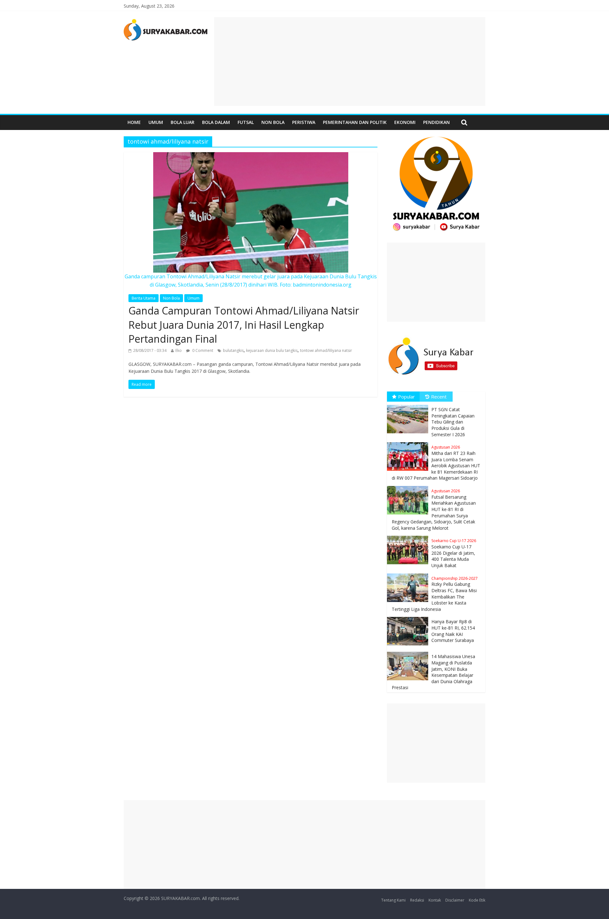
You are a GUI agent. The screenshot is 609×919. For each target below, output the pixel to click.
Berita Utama (143, 298)
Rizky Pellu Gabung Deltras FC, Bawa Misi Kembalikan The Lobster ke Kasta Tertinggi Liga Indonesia (435, 594)
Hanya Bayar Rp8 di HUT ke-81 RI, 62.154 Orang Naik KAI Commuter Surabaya (453, 630)
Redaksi (417, 900)
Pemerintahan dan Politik (355, 122)
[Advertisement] (349, 61)
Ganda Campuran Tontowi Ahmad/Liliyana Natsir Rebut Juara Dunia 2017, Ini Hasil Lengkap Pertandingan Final (243, 325)
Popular (406, 396)
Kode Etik (477, 900)
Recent (439, 396)
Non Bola (273, 122)
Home (134, 122)
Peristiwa (303, 122)
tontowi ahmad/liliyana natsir (326, 350)
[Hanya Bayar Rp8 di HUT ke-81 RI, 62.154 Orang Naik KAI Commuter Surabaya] (409, 617)
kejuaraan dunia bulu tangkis (272, 350)
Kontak (435, 900)
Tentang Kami (393, 900)
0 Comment (202, 350)
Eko (178, 350)
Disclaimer (454, 900)
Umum (155, 122)
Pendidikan (436, 122)
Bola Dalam (216, 122)
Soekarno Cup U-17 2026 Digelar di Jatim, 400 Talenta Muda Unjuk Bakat (453, 553)
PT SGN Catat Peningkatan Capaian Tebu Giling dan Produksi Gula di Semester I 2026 (453, 421)
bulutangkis (233, 350)
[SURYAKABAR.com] (166, 20)
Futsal (246, 122)
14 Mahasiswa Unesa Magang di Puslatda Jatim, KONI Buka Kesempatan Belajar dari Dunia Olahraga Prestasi (433, 671)
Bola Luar (182, 122)
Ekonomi (405, 122)
